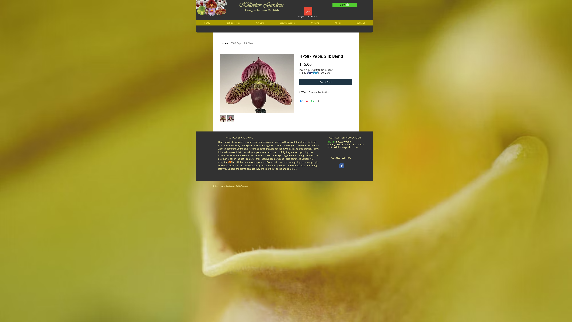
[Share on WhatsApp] (312, 101)
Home (223, 43)
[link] (344, 4)
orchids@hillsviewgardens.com (342, 147)
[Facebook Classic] (341, 165)
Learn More (324, 72)
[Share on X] (318, 101)
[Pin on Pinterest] (307, 101)
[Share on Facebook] (301, 101)
